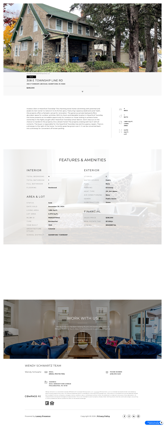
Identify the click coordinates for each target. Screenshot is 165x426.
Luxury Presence (43, 416)
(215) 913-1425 (115, 374)
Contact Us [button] (82, 340)
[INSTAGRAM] (129, 416)
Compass (96, 391)
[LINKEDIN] (133, 416)
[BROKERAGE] (138, 416)
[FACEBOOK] (124, 416)
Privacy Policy (103, 416)
